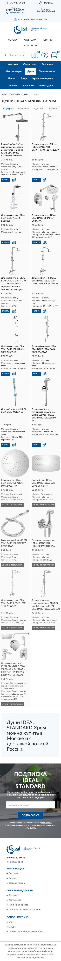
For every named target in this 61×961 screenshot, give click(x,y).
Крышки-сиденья (42, 78)
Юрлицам (30, 40)
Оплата (12, 878)
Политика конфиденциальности (25, 932)
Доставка (13, 873)
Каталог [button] (13, 40)
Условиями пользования (39, 825)
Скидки (12, 927)
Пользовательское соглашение (24, 910)
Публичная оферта (18, 905)
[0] (54, 55)
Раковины (47, 64)
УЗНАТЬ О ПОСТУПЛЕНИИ (12, 505)
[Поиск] (5, 55)
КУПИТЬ (5, 180)
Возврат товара (16, 883)
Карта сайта (14, 900)
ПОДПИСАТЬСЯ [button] (30, 815)
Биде (24, 78)
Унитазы (13, 64)
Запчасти (28, 85)
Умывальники (47, 71)
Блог (11, 922)
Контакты (30, 45)
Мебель (12, 85)
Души (30, 71)
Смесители (29, 64)
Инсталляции (14, 71)
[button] (15, 13)
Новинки (48, 40)
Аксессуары (46, 85)
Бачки (11, 78)
